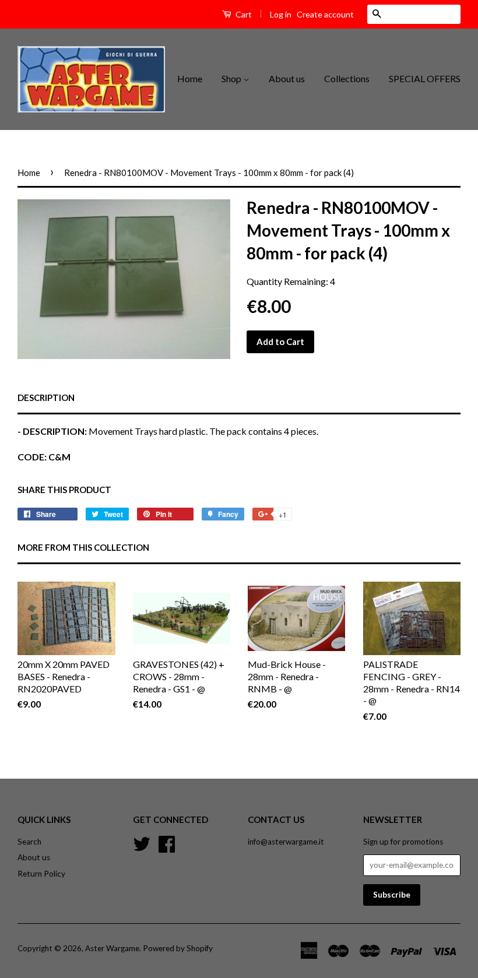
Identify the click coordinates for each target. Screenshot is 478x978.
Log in (280, 14)
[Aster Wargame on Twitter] (141, 842)
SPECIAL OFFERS (425, 78)
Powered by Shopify (178, 948)
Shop (232, 78)
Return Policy (41, 873)
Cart (243, 14)
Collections (347, 78)
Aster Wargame (112, 948)
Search (29, 841)
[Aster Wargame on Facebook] (166, 842)
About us (287, 78)
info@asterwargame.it (286, 841)
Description (46, 397)
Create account (325, 14)
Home (189, 78)
